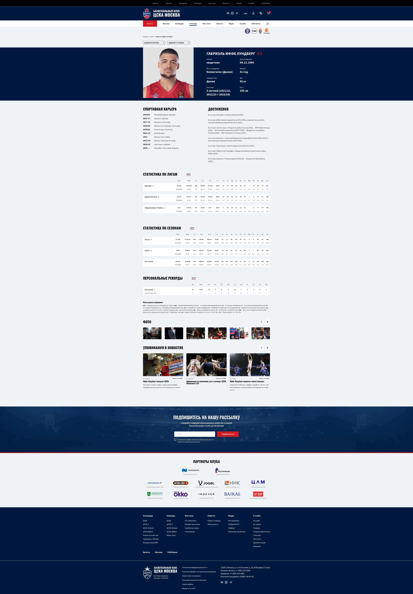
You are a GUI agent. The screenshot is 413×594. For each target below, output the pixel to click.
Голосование (190, 532)
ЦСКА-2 (146, 524)
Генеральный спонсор (261, 532)
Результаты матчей (150, 535)
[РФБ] (254, 31)
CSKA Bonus (265, 3)
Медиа (238, 3)
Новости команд (214, 521)
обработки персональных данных (188, 442)
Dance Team (171, 535)
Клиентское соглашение (191, 576)
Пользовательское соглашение (194, 580)
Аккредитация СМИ (150, 542)
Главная (146, 37)
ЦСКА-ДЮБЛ (148, 532)
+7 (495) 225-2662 (237, 573)
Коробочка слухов (192, 528)
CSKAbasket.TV (233, 524)
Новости (226, 3)
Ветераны (257, 524)
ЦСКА (152, 37)
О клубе (251, 3)
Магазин (169, 3)
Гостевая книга (190, 521)
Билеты (156, 3)
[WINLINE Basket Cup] (260, 31)
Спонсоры (257, 535)
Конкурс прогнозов (192, 524)
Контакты (257, 539)
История (256, 521)
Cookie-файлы (187, 584)
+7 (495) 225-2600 (243, 570)
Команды (197, 3)
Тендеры (256, 528)
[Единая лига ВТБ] (247, 31)
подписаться (228, 434)
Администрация (259, 542)
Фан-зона (212, 3)
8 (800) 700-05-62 (247, 576)
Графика (231, 528)
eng (245, 13)
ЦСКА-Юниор (148, 528)
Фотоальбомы (233, 521)
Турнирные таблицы (151, 539)
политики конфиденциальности (202, 440)
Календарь (183, 3)
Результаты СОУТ (189, 588)
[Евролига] (266, 31)
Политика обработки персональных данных (199, 572)
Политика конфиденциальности (194, 567)
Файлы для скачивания (236, 532)
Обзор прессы (213, 524)
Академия (256, 546)
